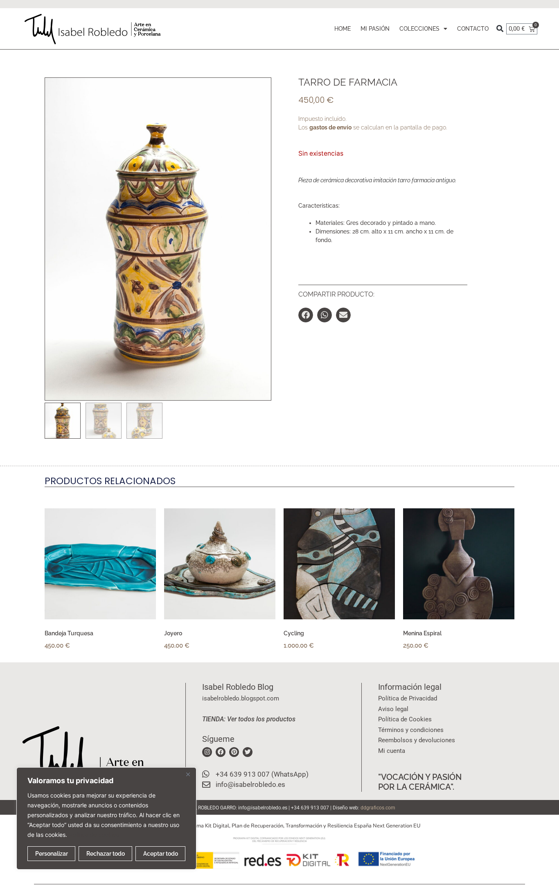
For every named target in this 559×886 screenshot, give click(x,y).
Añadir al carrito (436, 657)
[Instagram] (207, 752)
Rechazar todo (105, 853)
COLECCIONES (419, 28)
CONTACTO (473, 28)
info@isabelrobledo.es (262, 808)
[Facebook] (220, 752)
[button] (500, 29)
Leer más (65, 657)
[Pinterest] (234, 752)
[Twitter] (247, 752)
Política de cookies (94, 834)
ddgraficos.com (378, 808)
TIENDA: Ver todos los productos (248, 719)
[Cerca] (188, 774)
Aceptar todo (160, 853)
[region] (106, 818)
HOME (342, 28)
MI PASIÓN (375, 28)
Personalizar (51, 853)
